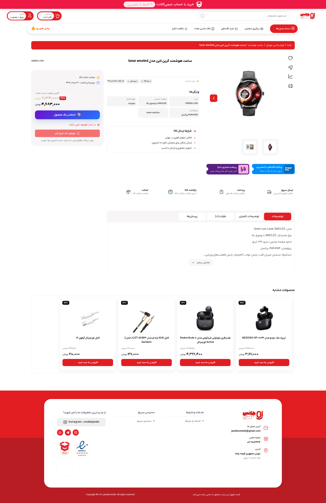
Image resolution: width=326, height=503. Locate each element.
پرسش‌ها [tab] (192, 216)
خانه (289, 45)
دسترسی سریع (144, 421)
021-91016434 (253, 442)
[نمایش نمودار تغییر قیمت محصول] (290, 76)
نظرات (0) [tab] (220, 216)
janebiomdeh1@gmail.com (245, 431)
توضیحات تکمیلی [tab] (249, 216)
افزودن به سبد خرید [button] (264, 362)
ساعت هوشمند (255, 45)
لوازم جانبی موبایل (275, 45)
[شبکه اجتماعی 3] (60, 432)
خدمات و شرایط (193, 421)
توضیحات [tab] (278, 216)
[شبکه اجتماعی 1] (76, 432)
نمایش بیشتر (203, 262)
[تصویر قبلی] (213, 98)
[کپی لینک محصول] (290, 67)
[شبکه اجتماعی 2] (68, 432)
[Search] (202, 16)
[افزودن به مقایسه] (290, 87)
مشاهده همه (153, 112)
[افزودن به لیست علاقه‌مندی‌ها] (290, 58)
